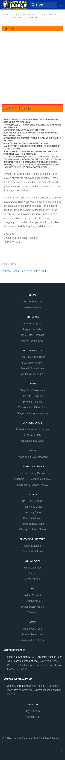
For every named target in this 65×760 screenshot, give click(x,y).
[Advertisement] (32, 65)
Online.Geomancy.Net (19, 685)
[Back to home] (15, 4)
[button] (61, 4)
